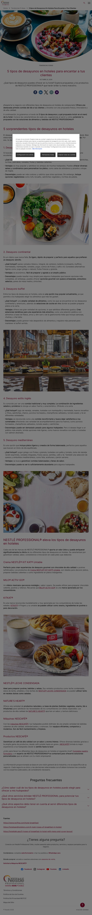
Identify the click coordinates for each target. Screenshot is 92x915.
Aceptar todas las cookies (66, 154)
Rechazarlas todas (48, 154)
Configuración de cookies (25, 154)
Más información (37, 149)
